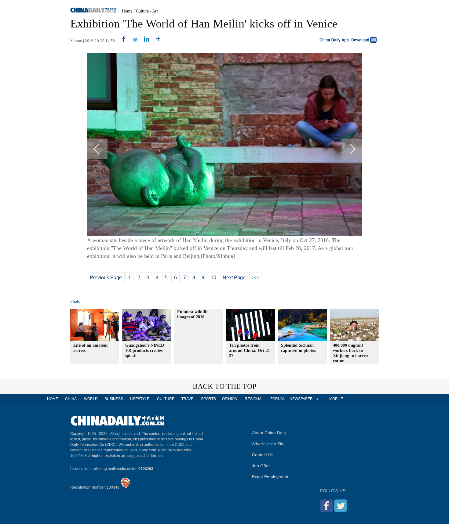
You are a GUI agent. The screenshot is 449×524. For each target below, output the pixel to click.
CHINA (71, 399)
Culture (142, 11)
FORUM (277, 399)
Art (155, 11)
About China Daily (269, 432)
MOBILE (336, 399)
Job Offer (261, 465)
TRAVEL (188, 399)
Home (127, 11)
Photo (75, 301)
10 (213, 277)
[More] (156, 41)
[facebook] (121, 41)
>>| (255, 277)
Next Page (234, 277)
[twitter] (132, 41)
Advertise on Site (268, 443)
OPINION (229, 399)
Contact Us (262, 454)
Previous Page (106, 277)
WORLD (91, 399)
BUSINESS (113, 399)
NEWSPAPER (301, 399)
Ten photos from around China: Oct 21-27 (250, 350)
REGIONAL (254, 399)
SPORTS (208, 399)
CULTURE (165, 399)
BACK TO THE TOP (224, 386)
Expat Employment (270, 476)
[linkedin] (144, 41)
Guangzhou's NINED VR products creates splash (144, 350)
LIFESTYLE (139, 399)
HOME (52, 399)
